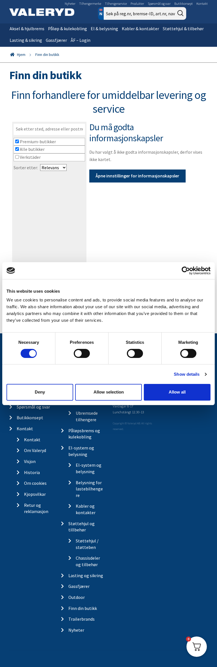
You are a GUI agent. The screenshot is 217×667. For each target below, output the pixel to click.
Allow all (177, 392)
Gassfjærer (56, 40)
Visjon (30, 461)
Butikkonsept (183, 3)
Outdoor (76, 597)
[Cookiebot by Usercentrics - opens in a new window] (186, 270)
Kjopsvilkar (35, 494)
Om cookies (35, 483)
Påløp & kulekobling (67, 28)
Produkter (137, 3)
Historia (32, 472)
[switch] (82, 353)
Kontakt (202, 3)
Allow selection (109, 392)
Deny (40, 392)
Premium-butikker (37, 141)
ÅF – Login (80, 40)
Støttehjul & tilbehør (183, 28)
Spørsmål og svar (159, 3)
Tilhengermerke (90, 3)
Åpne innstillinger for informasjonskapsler (137, 176)
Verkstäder (30, 157)
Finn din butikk (82, 608)
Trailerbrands (81, 619)
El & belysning (104, 28)
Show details (186, 374)
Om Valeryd (35, 450)
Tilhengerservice (116, 3)
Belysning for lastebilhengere (89, 489)
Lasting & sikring (26, 40)
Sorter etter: (26, 167)
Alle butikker (32, 149)
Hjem (21, 54)
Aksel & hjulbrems (27, 28)
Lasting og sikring (85, 575)
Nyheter (70, 3)
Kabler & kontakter (140, 28)
